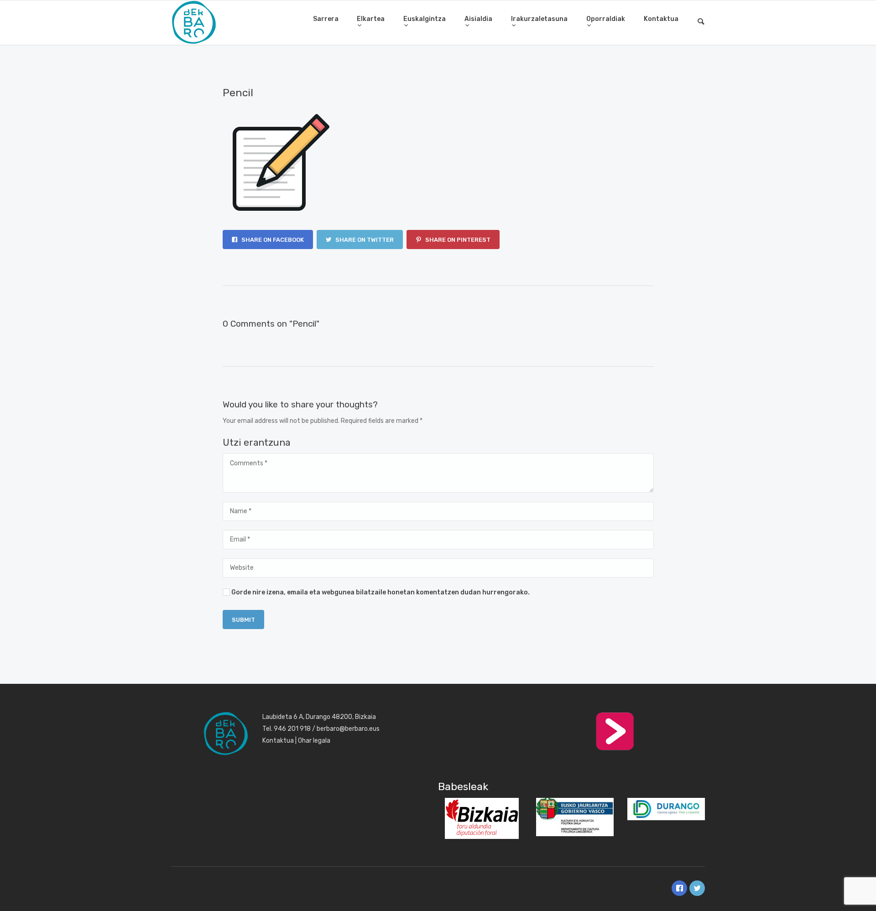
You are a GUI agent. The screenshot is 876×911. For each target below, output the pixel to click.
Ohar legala (314, 740)
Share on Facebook (272, 239)
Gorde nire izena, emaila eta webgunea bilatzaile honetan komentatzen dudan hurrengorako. (380, 592)
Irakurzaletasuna (539, 19)
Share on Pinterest (457, 239)
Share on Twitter (364, 239)
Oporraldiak (605, 19)
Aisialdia (478, 19)
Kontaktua (661, 19)
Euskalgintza (424, 19)
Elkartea (371, 19)
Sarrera (326, 19)
